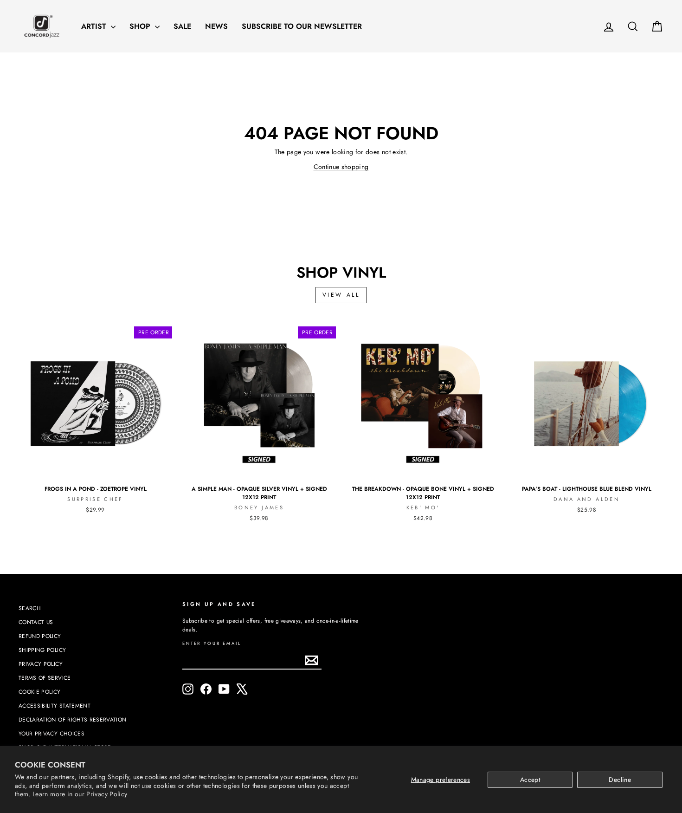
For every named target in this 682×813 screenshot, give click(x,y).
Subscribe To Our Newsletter (302, 26)
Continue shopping (341, 166)
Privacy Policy (106, 794)
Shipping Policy (42, 650)
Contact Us (36, 622)
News (216, 26)
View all (341, 295)
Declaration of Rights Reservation (73, 719)
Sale (182, 26)
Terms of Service (45, 678)
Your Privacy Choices (51, 733)
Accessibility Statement (54, 705)
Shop (141, 26)
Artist (95, 26)
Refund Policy (40, 636)
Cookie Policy (40, 692)
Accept (530, 779)
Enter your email (211, 644)
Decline (620, 779)
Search (30, 608)
